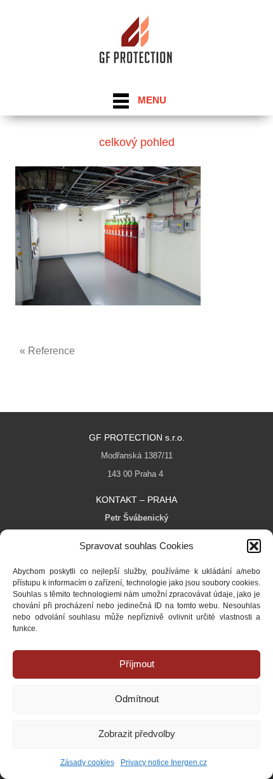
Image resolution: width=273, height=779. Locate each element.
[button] (254, 546)
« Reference (47, 350)
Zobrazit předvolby (136, 733)
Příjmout (136, 663)
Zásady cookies (87, 762)
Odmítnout (137, 698)
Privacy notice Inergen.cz (164, 762)
